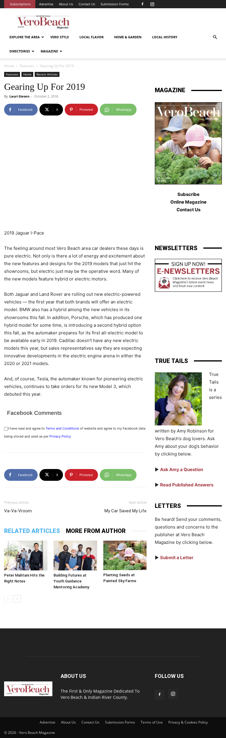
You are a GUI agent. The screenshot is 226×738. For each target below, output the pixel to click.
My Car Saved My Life (125, 511)
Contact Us (87, 4)
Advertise (46, 4)
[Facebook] (142, 4)
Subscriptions (20, 4)
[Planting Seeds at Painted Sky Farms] (125, 555)
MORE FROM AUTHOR (96, 530)
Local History (164, 37)
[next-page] (17, 598)
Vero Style (59, 37)
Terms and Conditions (62, 428)
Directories (19, 51)
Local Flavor (91, 37)
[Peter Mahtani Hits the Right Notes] (25, 555)
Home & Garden (128, 37)
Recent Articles (47, 74)
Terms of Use (152, 722)
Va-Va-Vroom (18, 511)
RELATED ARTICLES (32, 530)
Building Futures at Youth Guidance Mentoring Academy (71, 581)
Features (27, 65)
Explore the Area (24, 37)
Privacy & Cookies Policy (188, 722)
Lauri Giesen (19, 96)
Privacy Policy (60, 436)
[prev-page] (7, 598)
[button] (215, 37)
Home (9, 65)
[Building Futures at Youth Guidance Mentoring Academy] (75, 555)
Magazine (49, 51)
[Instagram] (152, 4)
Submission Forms (115, 4)
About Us (66, 4)
